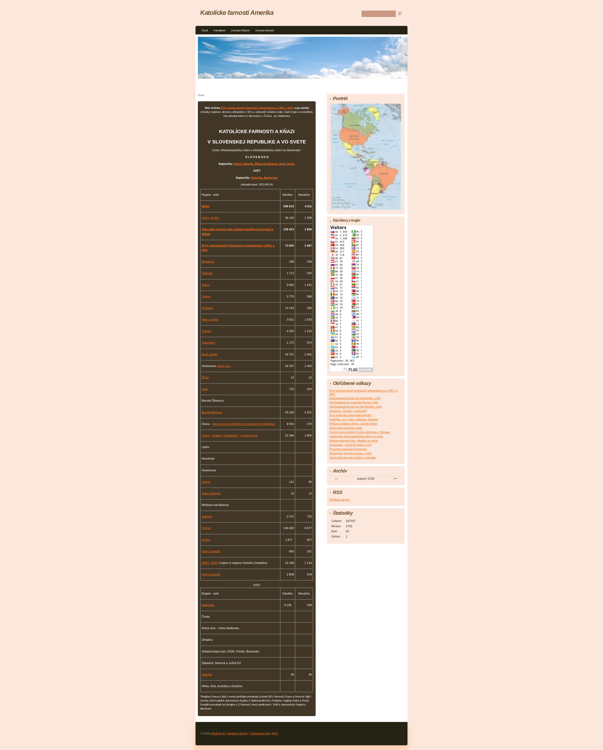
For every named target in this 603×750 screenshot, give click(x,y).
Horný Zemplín (211, 574)
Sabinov (207, 516)
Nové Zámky (210, 354)
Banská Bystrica (212, 412)
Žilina (258, 164)
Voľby (205, 206)
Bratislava (270, 164)
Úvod (205, 30)
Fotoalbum (219, 30)
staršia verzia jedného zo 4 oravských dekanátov (243, 424)
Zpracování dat (260, 733)
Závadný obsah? (238, 733)
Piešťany (207, 308)
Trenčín (206, 331)
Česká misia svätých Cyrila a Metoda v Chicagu (359, 432)
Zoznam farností (264, 30)
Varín (281, 164)
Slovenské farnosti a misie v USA (350, 453)
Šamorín (207, 273)
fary (228, 366)
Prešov (206, 528)
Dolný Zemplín (211, 551)
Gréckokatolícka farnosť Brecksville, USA (355, 406)
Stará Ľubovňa (243, 164)
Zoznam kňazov (240, 30)
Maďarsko (271, 177)
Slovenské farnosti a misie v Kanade (352, 457)
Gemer (206, 482)
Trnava (206, 296)
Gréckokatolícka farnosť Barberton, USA (354, 398)
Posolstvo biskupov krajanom (348, 449)
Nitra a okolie (210, 319)
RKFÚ (215, 563)
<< (336, 478)
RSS (275, 733)
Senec (291, 164)
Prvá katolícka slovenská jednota (350, 415)
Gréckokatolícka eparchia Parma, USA (353, 402)
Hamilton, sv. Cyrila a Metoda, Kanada (353, 419)
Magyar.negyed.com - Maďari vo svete (353, 440)
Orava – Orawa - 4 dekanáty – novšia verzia (229, 435)
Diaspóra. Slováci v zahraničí (348, 411)
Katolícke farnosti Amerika (236, 12)
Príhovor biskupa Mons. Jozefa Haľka (353, 423)
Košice (206, 540)
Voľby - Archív (210, 218)
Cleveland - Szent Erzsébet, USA (350, 445)
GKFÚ (205, 563)
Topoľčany (208, 342)
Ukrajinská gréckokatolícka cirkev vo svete (356, 436)
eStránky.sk (217, 733)
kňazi (220, 366)
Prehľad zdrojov (339, 499)
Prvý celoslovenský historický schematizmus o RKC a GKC (257, 107)
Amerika (256, 177)
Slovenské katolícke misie (345, 428)
